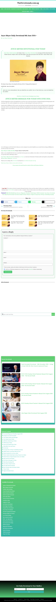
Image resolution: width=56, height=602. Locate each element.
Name (5, 252)
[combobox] (26, 314)
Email (5, 257)
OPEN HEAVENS (7, 8)
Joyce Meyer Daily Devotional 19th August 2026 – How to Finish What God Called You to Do (46, 223)
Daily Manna (33, 193)
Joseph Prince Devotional (8, 507)
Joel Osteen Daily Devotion (20, 194)
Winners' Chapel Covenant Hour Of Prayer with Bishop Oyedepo (40, 194)
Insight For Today (6, 502)
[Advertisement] (28, 21)
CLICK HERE (11, 189)
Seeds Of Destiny (6, 530)
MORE (31, 11)
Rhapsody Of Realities (7, 526)
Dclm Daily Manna (6, 496)
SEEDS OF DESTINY (35, 8)
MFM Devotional (6, 524)
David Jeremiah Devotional (8, 494)
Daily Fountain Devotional (8, 492)
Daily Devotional (10, 193)
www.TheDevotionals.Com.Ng (30, 160)
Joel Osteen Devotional (7, 504)
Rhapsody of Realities (25, 193)
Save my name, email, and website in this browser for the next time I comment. (20, 267)
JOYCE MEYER (52, 8)
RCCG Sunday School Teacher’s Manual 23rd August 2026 (37, 403)
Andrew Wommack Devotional (9, 485)
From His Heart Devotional (8, 498)
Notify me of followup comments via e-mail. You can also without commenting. (23, 269)
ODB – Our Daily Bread (7, 519)
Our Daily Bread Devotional (8, 194)
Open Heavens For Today (8, 522)
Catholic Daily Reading (7, 489)
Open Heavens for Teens (8, 520)
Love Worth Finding (7, 515)
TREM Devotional (6, 532)
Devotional (15, 160)
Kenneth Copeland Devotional (9, 511)
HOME (2, 8)
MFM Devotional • (41, 193)
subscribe (31, 269)
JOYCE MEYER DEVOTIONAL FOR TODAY (28, 49)
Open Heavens (17, 193)
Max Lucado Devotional (8, 517)
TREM (41, 8)
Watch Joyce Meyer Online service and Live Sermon (11, 163)
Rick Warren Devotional (8, 528)
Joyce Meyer (21, 156)
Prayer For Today (6, 534)
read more (15, 158)
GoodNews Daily (6, 500)
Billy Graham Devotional (8, 487)
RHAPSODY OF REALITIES (16, 8)
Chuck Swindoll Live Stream (9, 491)
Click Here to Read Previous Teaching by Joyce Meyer (28, 96)
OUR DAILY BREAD (25, 11)
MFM (30, 8)
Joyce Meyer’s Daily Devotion (8, 150)
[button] (7, 202)
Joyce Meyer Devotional (7, 38)
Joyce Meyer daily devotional (10, 53)
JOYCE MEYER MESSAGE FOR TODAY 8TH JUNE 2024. (28, 99)
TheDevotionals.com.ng (28, 3)
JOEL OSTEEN (46, 8)
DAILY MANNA (25, 8)
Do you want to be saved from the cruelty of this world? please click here (28, 165)
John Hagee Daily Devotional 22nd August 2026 (34, 413)
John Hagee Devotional (7, 506)
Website (5, 262)
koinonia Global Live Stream (8, 513)
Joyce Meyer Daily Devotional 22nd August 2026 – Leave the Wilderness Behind (18, 216)
